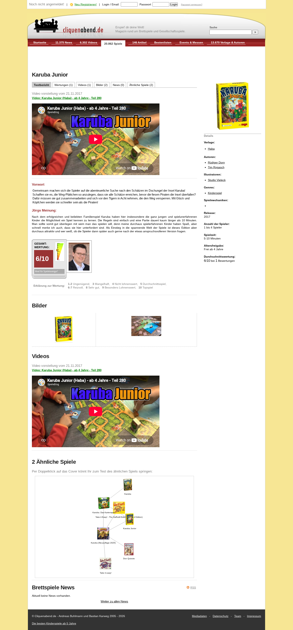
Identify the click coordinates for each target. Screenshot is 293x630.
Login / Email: (110, 4)
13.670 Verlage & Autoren (228, 42)
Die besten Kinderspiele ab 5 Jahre (54, 623)
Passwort (145, 4)
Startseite (39, 42)
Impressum (254, 616)
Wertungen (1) (63, 85)
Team (237, 616)
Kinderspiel (215, 193)
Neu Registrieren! (86, 4)
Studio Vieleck (217, 180)
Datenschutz (220, 616)
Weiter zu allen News (114, 601)
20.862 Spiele (113, 43)
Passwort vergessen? (191, 4)
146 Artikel (139, 42)
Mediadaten (199, 616)
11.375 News (63, 42)
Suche (213, 27)
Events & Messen (191, 42)
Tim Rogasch (216, 167)
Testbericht (41, 85)
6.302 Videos (88, 42)
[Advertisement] (146, 59)
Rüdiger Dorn (216, 162)
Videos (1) (84, 85)
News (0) (118, 85)
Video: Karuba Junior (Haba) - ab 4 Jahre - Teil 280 (66, 98)
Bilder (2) (102, 85)
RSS (193, 587)
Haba (211, 148)
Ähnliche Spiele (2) (141, 85)
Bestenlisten (162, 42)
